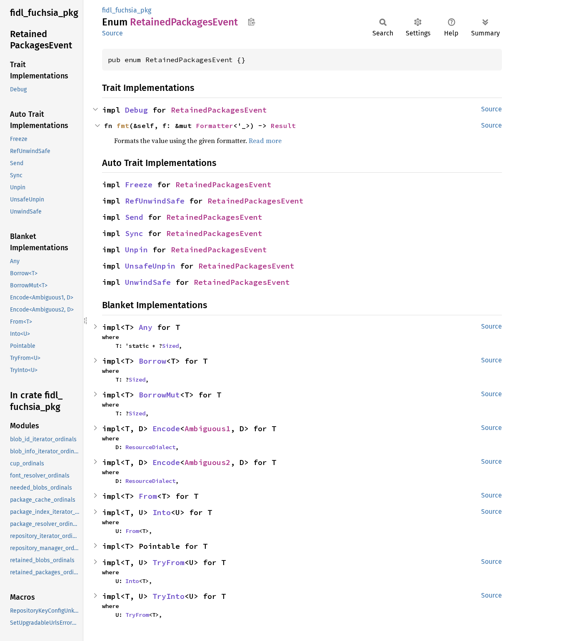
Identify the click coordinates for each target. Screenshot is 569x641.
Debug (136, 110)
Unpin (136, 249)
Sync (134, 233)
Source (112, 33)
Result (283, 125)
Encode (166, 428)
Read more (265, 140)
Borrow (152, 361)
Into (161, 512)
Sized (170, 345)
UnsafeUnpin (150, 266)
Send (134, 217)
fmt (123, 125)
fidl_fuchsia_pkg (126, 10)
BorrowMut (159, 395)
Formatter (214, 125)
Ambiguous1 (207, 428)
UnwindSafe (148, 282)
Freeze (138, 184)
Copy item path (251, 22)
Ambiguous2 (207, 462)
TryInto (168, 596)
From (148, 496)
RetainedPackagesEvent (219, 110)
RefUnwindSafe (155, 201)
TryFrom (168, 562)
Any (145, 327)
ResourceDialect (150, 447)
